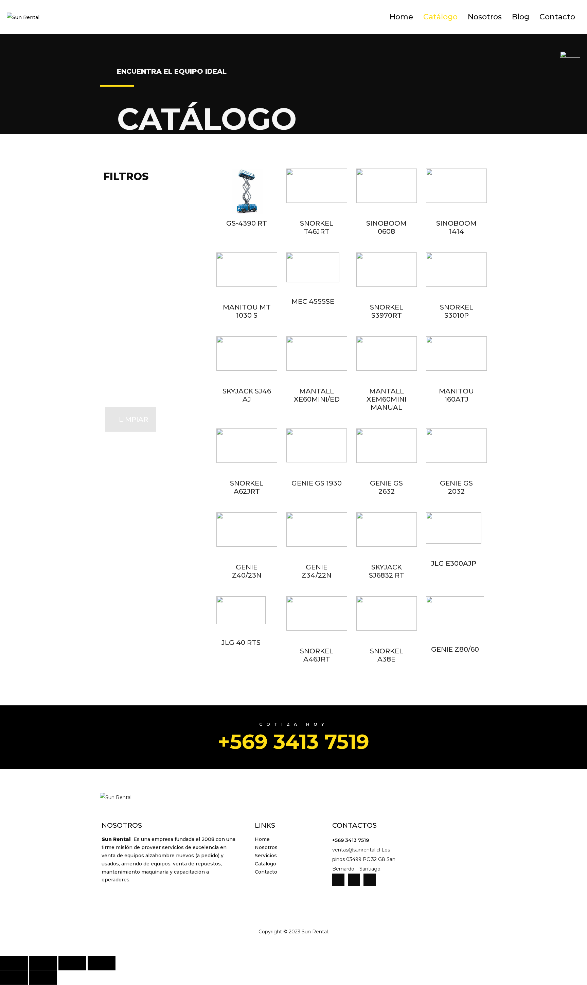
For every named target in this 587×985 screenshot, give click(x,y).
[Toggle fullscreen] (72, 963)
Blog (520, 16)
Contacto (557, 16)
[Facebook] (338, 880)
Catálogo (440, 16)
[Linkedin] (354, 880)
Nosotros (485, 16)
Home (401, 16)
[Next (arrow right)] (43, 977)
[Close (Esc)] (14, 963)
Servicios (266, 855)
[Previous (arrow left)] (14, 977)
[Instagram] (369, 880)
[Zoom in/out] (101, 963)
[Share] (43, 963)
